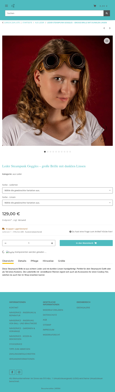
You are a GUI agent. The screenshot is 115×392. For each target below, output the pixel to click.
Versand (22, 220)
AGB (45, 319)
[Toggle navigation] (6, 4)
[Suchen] (107, 13)
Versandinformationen (21, 359)
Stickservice (15, 344)
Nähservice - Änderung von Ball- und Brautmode (23, 322)
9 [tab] (67, 152)
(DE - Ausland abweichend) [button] (31, 232)
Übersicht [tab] (8, 261)
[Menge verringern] (5, 243)
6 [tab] (59, 152)
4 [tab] (53, 152)
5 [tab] (56, 152)
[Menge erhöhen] (52, 243)
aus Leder (17, 174)
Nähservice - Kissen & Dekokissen (20, 337)
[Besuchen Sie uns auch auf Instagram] (19, 372)
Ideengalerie (83, 307)
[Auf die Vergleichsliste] (107, 41)
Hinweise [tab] (48, 261)
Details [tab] (22, 261)
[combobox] (57, 190)
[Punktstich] (13, 6)
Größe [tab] (61, 261)
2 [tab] (48, 152)
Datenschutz (50, 314)
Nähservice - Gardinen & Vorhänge (22, 330)
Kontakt (13, 307)
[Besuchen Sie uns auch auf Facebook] (12, 372)
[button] (100, 6)
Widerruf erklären (53, 310)
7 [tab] (62, 152)
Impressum (48, 329)
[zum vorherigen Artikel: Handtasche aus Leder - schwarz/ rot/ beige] (104, 28)
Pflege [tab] (34, 261)
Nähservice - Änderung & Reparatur (22, 314)
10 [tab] (70, 152)
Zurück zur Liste (12, 22)
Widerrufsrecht (51, 334)
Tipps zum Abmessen (19, 349)
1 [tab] (45, 152)
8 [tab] (64, 152)
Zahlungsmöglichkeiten (22, 354)
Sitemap (47, 324)
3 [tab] (50, 152)
